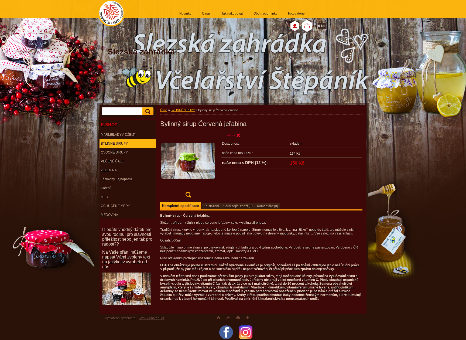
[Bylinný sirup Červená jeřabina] (188, 167)
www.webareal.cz (152, 318)
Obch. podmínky (265, 13)
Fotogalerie (296, 13)
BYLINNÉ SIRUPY (114, 143)
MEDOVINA (109, 215)
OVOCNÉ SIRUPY (114, 152)
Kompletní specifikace (180, 206)
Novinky (185, 13)
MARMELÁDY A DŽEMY (118, 135)
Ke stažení (211, 206)
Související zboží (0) (238, 206)
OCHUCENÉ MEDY (115, 206)
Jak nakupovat (232, 13)
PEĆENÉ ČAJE (112, 161)
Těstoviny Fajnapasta (116, 179)
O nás (206, 13)
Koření (106, 188)
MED (104, 197)
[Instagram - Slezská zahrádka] (245, 338)
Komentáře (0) (267, 206)
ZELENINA (109, 170)
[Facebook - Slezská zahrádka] (226, 338)
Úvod (163, 110)
